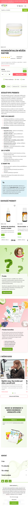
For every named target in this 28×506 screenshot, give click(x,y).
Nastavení (14, 499)
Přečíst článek (5, 391)
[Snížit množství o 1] (2, 74)
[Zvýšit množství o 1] (9, 74)
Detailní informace (5, 65)
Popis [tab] (3, 86)
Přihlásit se (14, 419)
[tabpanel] (12, 376)
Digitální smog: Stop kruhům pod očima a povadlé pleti (12, 382)
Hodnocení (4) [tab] (16, 86)
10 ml (3, 235)
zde (17, 497)
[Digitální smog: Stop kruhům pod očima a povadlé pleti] (12, 369)
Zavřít (6, 81)
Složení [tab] (8, 86)
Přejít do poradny (7, 292)
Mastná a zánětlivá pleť (9, 344)
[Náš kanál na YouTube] (2, 481)
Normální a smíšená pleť (9, 342)
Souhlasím (14, 503)
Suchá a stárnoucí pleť (9, 341)
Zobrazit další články (14, 396)
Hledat (25, 10)
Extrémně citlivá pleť (9, 345)
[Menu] (25, 6)
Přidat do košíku (20, 74)
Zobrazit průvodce (7, 349)
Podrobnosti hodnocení (19, 57)
